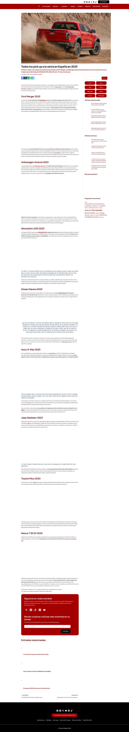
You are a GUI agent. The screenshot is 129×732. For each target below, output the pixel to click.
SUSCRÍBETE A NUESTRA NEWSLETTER (64, 715)
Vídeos (73, 6)
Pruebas (102, 213)
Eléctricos (96, 6)
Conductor (94, 205)
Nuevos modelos (90, 213)
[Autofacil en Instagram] (40, 610)
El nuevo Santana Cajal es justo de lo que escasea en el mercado (99, 104)
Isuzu (29, 402)
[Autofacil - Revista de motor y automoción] (25, 6)
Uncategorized (89, 217)
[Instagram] (84, 2)
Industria (102, 206)
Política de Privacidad (65, 720)
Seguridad (92, 215)
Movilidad (100, 207)
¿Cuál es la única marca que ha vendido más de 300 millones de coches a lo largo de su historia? (98, 160)
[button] (103, 1)
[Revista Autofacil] (96, 184)
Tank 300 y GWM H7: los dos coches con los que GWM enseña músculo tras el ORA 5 (98, 111)
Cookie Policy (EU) (87, 720)
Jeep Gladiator (57, 152)
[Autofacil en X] (26, 610)
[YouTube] (89, 2)
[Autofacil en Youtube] (44, 610)
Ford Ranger (43, 100)
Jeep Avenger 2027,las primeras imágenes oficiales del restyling (98, 116)
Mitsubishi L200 (43, 232)
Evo (98, 205)
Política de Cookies (76, 720)
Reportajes (87, 215)
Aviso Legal (55, 720)
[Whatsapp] (30, 78)
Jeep (28, 423)
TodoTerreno (103, 215)
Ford (66, 87)
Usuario (64, 6)
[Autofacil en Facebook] (31, 610)
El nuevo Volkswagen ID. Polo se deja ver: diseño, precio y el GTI (98, 122)
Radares (105, 6)
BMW (86, 202)
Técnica (80, 6)
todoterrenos (58, 87)
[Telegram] (33, 78)
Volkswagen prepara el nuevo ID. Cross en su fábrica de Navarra (98, 129)
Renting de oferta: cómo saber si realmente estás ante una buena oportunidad (98, 167)
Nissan (29, 88)
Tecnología (97, 215)
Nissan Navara (62, 293)
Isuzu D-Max (52, 353)
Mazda (23, 410)
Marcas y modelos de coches (91, 207)
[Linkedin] (93, 2)
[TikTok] (96, 2)
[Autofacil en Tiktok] (35, 610)
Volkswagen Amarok (39, 166)
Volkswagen (71, 87)
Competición (88, 205)
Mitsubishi (23, 88)
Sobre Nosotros (41, 720)
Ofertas (87, 6)
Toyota (34, 482)
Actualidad (46, 6)
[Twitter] (63, 711)
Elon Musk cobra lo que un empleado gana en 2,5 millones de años (99, 141)
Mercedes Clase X (66, 341)
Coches (55, 6)
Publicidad (48, 720)
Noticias (88, 210)
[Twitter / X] (91, 2)
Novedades (97, 210)
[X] (25, 78)
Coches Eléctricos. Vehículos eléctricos (94, 204)
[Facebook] (87, 2)
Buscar (104, 78)
